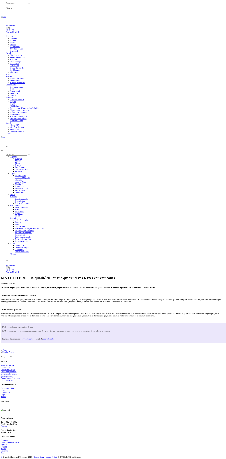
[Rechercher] (29, 3)
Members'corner (8, 352)
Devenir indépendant (8, 374)
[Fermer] (2, 150)
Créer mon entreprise (8, 372)
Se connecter (10, 25)
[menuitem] (7, 30)
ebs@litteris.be (48, 339)
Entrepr (7, 388)
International (5, 392)
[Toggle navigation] (7, 146)
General (38, 457)
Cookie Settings (51, 457)
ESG (3, 390)
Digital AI (4, 395)
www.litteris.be (27, 339)
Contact (4, 426)
